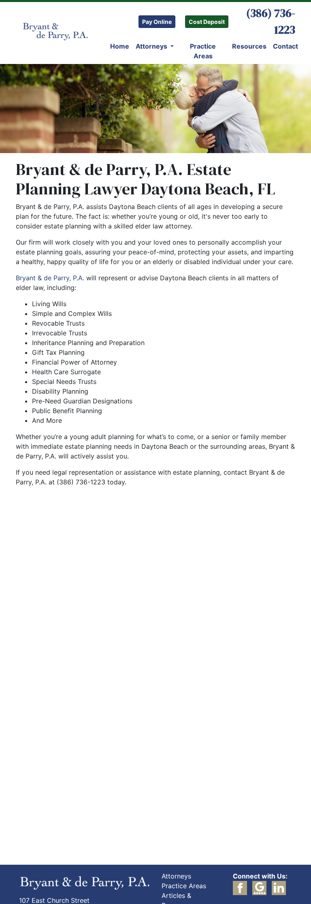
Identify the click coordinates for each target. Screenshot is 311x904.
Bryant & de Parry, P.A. (50, 278)
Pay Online (157, 21)
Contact (285, 46)
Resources (249, 46)
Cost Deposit (207, 21)
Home (119, 46)
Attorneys (152, 46)
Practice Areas (203, 51)
